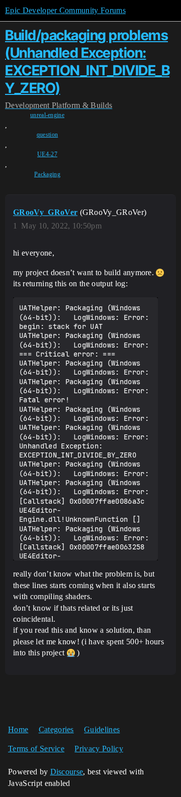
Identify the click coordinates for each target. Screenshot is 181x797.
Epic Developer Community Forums (65, 10)
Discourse (66, 771)
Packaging (47, 174)
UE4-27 (47, 154)
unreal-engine (47, 115)
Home (18, 729)
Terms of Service (36, 748)
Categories (56, 729)
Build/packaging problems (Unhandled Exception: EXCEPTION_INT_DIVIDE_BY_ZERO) (87, 61)
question (47, 134)
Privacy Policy (98, 748)
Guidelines (102, 729)
